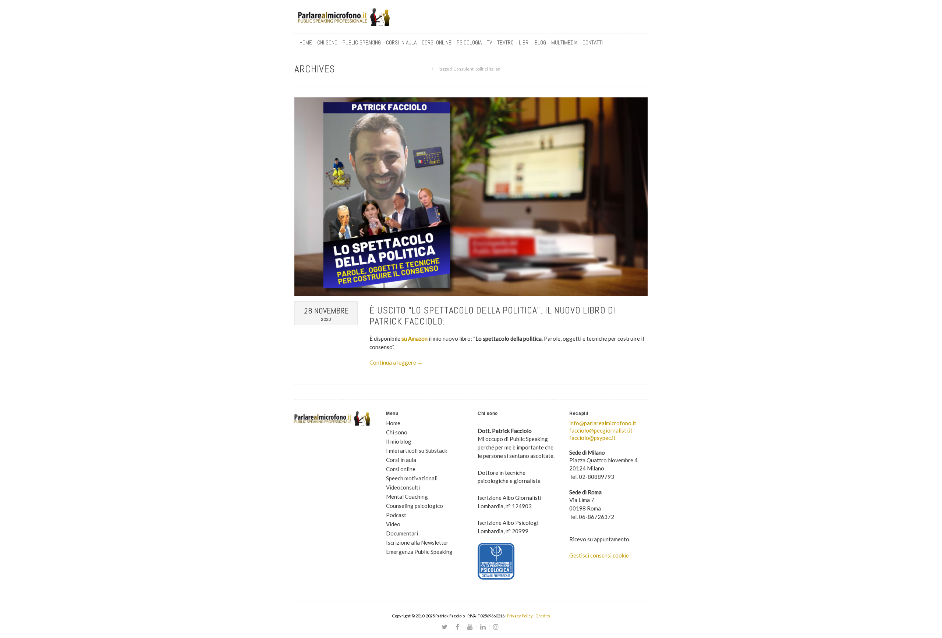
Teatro (505, 42)
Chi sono (327, 42)
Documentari (402, 533)
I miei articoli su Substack (416, 450)
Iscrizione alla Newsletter (417, 542)
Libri (524, 42)
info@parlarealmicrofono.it (602, 423)
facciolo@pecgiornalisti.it (601, 430)
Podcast (396, 515)
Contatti (592, 42)
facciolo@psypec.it (592, 437)
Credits (542, 615)
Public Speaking (362, 42)
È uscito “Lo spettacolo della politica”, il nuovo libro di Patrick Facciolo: (492, 315)
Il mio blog (398, 441)
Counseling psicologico (414, 505)
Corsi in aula (401, 459)
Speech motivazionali (412, 478)
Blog (540, 42)
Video (393, 524)
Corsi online (400, 469)
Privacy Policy (520, 615)
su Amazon (414, 338)
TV (489, 42)
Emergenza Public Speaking (419, 551)
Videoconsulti (403, 487)
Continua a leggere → (396, 362)
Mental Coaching (407, 496)
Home (306, 42)
